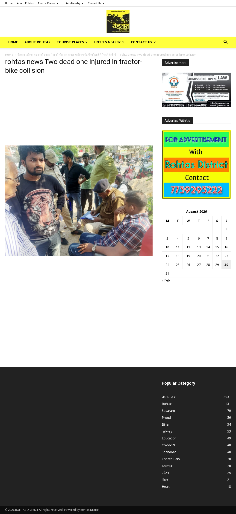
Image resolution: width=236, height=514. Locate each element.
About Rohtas (25, 3)
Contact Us (94, 3)
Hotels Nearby (71, 3)
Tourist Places (46, 3)
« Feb (166, 280)
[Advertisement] (79, 111)
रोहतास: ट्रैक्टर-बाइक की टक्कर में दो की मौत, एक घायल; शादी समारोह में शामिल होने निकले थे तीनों (67, 55)
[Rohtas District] (118, 21)
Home (9, 3)
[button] (225, 42)
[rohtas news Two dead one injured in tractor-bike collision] (79, 255)
